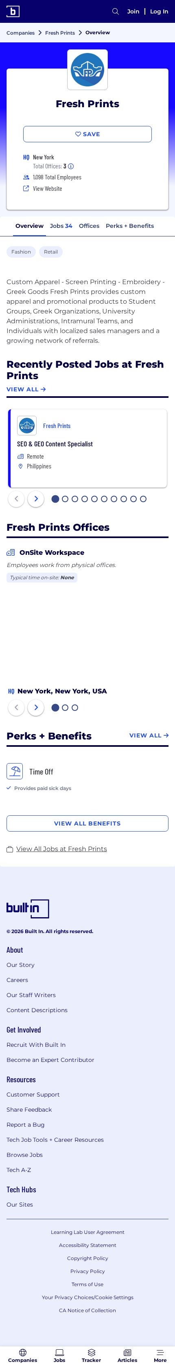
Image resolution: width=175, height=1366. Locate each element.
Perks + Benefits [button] (130, 226)
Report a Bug (26, 1124)
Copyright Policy (87, 1258)
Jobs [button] (61, 226)
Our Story (21, 965)
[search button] (115, 11)
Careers (17, 980)
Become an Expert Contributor (50, 1060)
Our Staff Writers (31, 995)
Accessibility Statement (87, 1245)
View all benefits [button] (87, 823)
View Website (47, 188)
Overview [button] (29, 226)
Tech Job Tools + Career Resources (55, 1139)
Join (133, 11)
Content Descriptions (37, 1010)
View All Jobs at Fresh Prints (61, 849)
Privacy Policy (87, 1271)
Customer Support (33, 1094)
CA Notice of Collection (87, 1310)
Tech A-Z (19, 1170)
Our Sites (20, 1204)
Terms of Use (87, 1284)
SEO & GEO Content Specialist (55, 443)
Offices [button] (89, 226)
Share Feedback (29, 1109)
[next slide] (36, 499)
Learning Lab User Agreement (88, 1232)
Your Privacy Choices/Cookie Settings (87, 1297)
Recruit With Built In (36, 1044)
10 (144, 499)
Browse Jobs (25, 1155)
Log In (159, 11)
